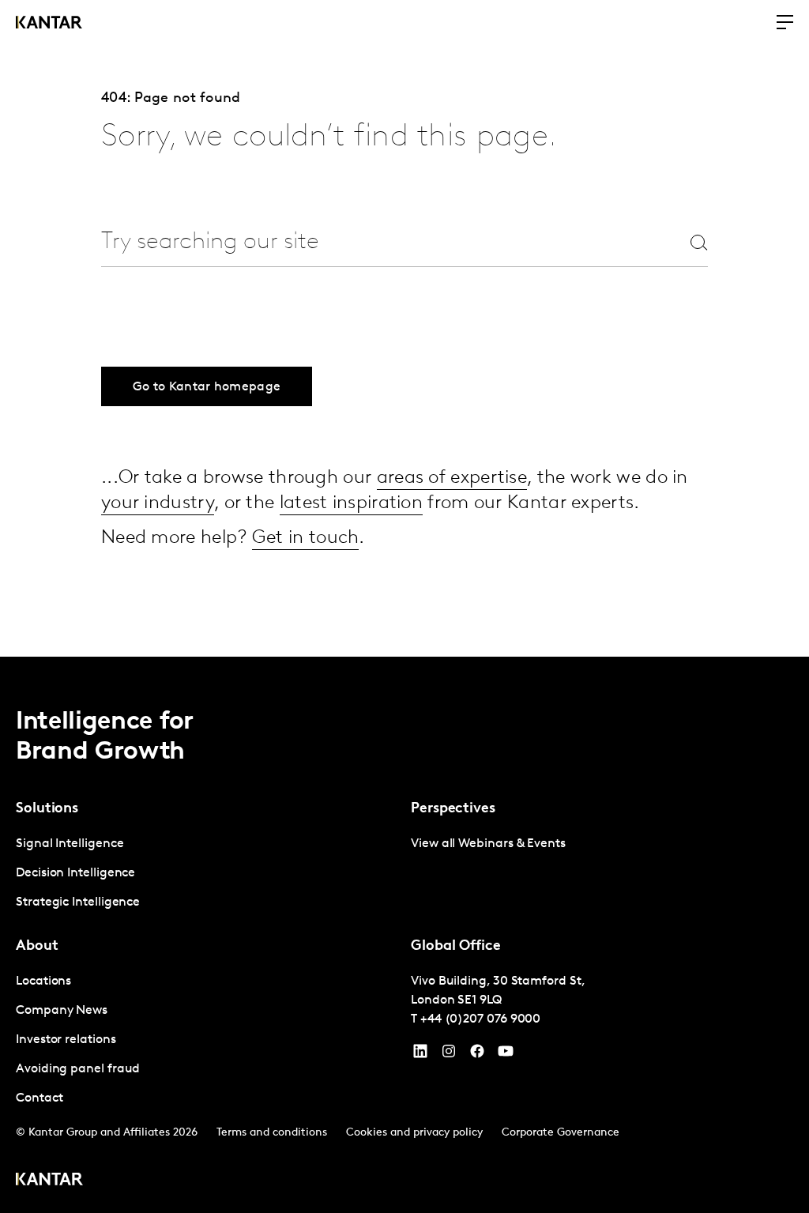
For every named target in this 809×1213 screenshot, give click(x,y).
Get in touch (305, 538)
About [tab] (37, 947)
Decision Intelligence (75, 873)
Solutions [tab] (47, 809)
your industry (157, 503)
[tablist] (404, 935)
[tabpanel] (207, 873)
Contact (39, 1098)
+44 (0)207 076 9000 (480, 1019)
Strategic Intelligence (78, 902)
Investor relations (66, 1040)
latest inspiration (351, 503)
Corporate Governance (560, 1133)
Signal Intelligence (69, 844)
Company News (61, 1010)
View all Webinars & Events (488, 844)
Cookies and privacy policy (414, 1133)
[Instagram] (448, 1055)
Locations (43, 981)
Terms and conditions (271, 1133)
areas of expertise (452, 478)
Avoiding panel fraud (78, 1069)
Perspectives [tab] (453, 809)
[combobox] (366, 242)
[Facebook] (477, 1055)
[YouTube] (420, 1055)
